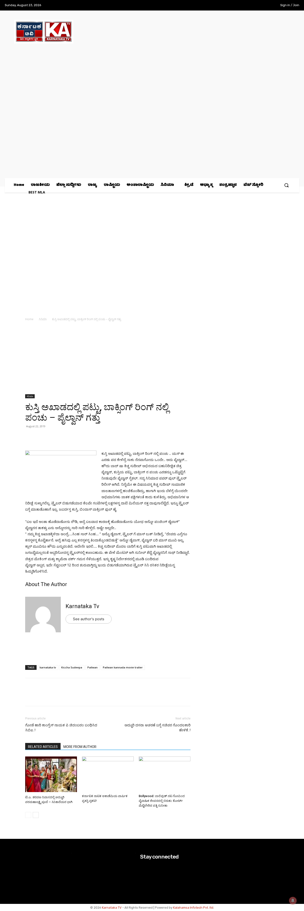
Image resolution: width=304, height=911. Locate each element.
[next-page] (36, 815)
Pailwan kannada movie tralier (123, 667)
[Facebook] (234, 5)
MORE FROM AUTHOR (79, 747)
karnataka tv (48, 667)
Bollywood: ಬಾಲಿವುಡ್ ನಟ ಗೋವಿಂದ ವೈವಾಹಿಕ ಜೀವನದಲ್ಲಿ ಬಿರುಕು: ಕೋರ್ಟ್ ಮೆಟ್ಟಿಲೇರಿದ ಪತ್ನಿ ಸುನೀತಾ (162, 800)
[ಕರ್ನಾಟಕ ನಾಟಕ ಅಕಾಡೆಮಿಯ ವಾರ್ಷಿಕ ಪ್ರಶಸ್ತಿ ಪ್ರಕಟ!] (108, 774)
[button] (286, 185)
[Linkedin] (62, 437)
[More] (85, 437)
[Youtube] (263, 5)
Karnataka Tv (82, 606)
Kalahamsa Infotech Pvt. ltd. (193, 907)
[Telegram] (73, 437)
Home (29, 319)
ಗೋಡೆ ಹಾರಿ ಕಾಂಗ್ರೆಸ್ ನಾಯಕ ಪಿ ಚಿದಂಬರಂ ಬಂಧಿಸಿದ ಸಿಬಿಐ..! (61, 727)
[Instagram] (244, 5)
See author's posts (88, 619)
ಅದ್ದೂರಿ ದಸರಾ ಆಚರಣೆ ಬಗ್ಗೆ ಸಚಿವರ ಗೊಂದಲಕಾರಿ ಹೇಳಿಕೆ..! (157, 727)
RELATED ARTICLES (43, 747)
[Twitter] (254, 5)
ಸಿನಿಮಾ (43, 319)
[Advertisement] (107, 359)
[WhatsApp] (30, 437)
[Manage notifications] (293, 900)
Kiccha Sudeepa (71, 667)
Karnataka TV (112, 907)
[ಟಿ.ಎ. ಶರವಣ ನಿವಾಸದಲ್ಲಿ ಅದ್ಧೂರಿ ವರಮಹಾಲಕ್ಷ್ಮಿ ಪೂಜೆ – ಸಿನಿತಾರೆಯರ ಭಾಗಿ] (51, 774)
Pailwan (92, 667)
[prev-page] (28, 815)
